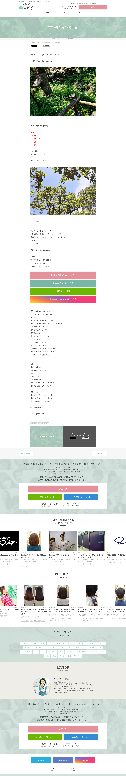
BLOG (48, 12)
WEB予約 (93, 7)
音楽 (47, 656)
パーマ (92, 643)
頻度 (54, 656)
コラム (51, 643)
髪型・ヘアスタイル (111, 566)
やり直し (62, 647)
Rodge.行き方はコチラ (63, 283)
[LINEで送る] (46, 45)
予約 (70, 647)
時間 (36, 652)
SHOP (63, 12)
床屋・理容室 (47, 42)
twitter (42, 760)
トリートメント (81, 643)
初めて (92, 647)
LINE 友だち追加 (63, 291)
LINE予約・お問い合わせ (45, 497)
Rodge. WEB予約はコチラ (63, 275)
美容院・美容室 (58, 42)
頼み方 (121, 564)
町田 (52, 42)
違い (72, 564)
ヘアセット (39, 647)
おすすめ (23, 564)
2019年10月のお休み (99, 453)
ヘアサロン (28, 647)
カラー (108, 564)
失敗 (3, 620)
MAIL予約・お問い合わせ (81, 497)
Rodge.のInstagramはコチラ (63, 299)
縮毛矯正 (69, 652)
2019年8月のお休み (26, 453)
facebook (63, 760)
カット (57, 618)
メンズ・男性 (28, 618)
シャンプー (60, 643)
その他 (70, 643)
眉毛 (61, 652)
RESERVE (77, 12)
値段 (84, 647)
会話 (77, 647)
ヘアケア (52, 564)
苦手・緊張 (93, 652)
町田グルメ (52, 652)
